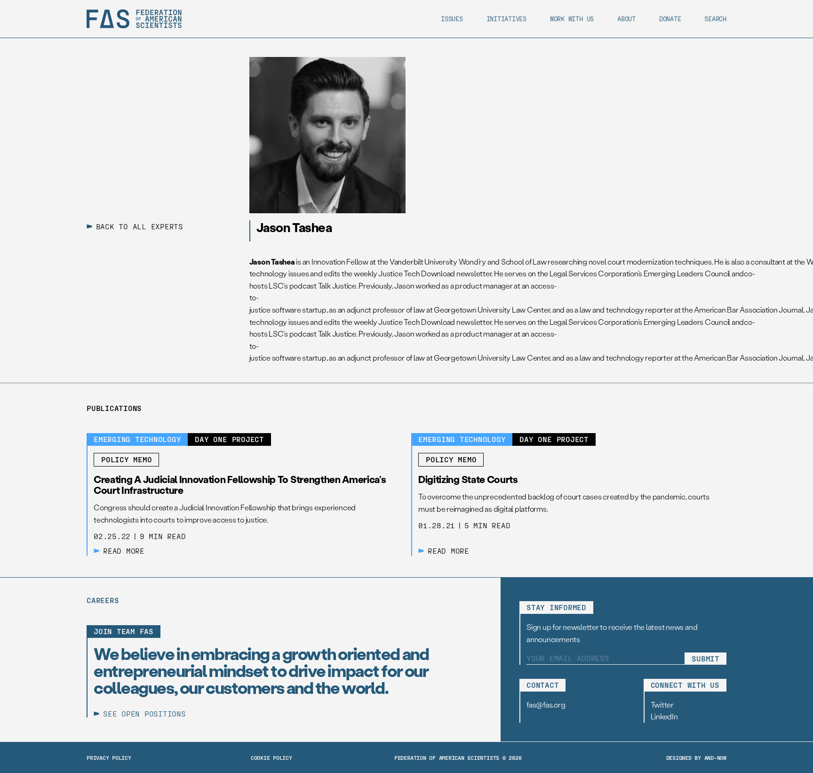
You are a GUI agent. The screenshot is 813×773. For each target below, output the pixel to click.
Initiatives (506, 19)
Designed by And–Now (696, 757)
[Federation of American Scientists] (134, 18)
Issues (452, 19)
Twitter (662, 704)
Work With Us (572, 19)
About (626, 19)
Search (715, 19)
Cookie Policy (271, 757)
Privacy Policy (109, 757)
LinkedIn (664, 716)
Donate (670, 19)
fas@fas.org (545, 704)
